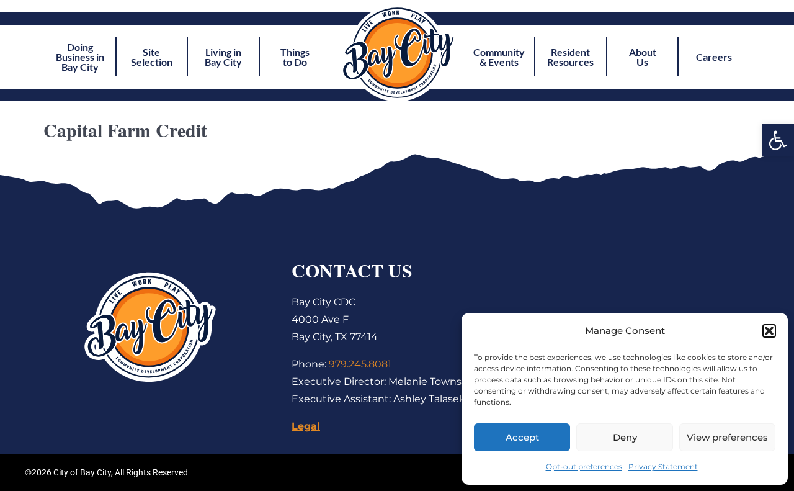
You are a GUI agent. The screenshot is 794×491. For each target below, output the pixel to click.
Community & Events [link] (499, 57)
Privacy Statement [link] (663, 466)
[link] (778, 140)
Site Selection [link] (151, 57)
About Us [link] (642, 57)
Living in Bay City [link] (223, 57)
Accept (522, 437)
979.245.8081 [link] (360, 364)
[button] (769, 331)
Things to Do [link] (295, 57)
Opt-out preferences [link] (584, 466)
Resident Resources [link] (570, 57)
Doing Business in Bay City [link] (80, 57)
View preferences (727, 437)
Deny (625, 437)
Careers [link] (714, 57)
